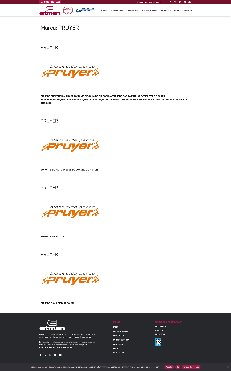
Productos (133, 10)
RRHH (176, 10)
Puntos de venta (149, 10)
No (177, 367)
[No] (227, 367)
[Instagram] (175, 2)
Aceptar (169, 367)
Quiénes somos (117, 10)
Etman (104, 10)
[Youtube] (189, 2)
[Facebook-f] (170, 2)
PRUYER (49, 47)
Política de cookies (191, 367)
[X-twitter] (180, 2)
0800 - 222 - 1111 (52, 2)
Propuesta (166, 10)
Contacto (187, 10)
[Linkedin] (184, 2)
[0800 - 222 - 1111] (42, 2)
